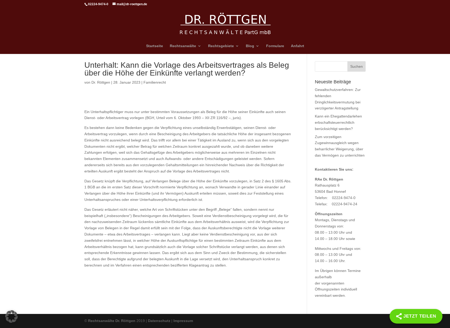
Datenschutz (159, 321)
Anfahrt (297, 46)
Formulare (275, 46)
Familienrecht (154, 82)
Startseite (154, 46)
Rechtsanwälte (183, 46)
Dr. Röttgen (100, 82)
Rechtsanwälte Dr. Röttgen (111, 321)
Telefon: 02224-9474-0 (335, 198)
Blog (250, 46)
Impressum (183, 321)
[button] (11, 316)
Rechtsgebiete (221, 46)
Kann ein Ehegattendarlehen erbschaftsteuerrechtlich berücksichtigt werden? (338, 122)
